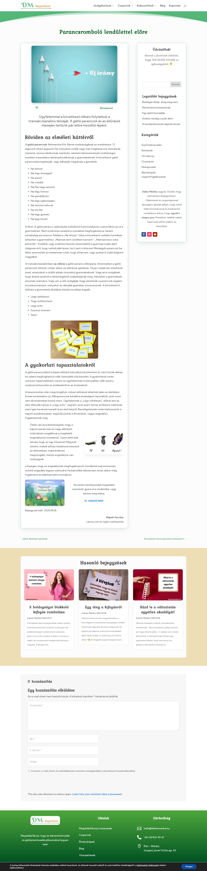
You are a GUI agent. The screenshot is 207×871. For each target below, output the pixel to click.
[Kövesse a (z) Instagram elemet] (149, 234)
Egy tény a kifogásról (103, 607)
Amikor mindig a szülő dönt (157, 118)
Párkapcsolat (149, 167)
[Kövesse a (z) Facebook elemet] (144, 234)
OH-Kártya (148, 156)
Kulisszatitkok (145, 6)
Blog (162, 6)
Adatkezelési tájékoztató (147, 865)
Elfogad (188, 866)
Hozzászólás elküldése (45, 779)
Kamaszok (147, 150)
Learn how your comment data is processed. (97, 794)
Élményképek (87, 841)
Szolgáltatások (102, 6)
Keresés (176, 84)
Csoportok (124, 6)
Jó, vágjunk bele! (94, 500)
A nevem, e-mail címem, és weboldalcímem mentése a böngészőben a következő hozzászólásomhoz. (83, 771)
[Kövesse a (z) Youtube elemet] (155, 234)
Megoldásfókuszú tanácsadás (95, 828)
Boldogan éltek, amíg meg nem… (160, 102)
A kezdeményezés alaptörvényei (161, 124)
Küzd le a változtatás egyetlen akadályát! (158, 609)
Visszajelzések (87, 855)
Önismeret (148, 161)
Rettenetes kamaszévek (156, 107)
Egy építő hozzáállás (153, 113)
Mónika (37, 618)
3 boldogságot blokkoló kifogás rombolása (49, 609)
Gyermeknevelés (152, 144)
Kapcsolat (175, 6)
